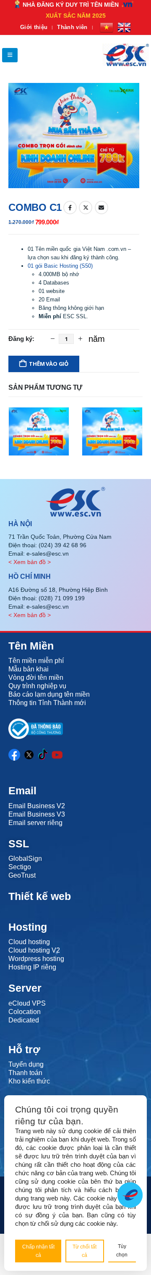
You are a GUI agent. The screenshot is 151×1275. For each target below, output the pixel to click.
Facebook (70, 207)
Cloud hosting (29, 941)
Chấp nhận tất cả (38, 1251)
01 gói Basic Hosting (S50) (60, 266)
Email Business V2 (36, 805)
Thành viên (72, 27)
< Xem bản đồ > (29, 562)
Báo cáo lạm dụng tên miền (49, 694)
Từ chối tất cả (84, 1251)
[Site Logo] (126, 55)
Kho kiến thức (29, 1081)
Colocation (24, 1011)
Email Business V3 (36, 814)
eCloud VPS (27, 1003)
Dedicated (23, 1020)
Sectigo (19, 866)
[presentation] (19, 135)
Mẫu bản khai (28, 669)
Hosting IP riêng (32, 967)
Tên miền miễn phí (36, 660)
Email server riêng (35, 822)
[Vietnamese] (106, 27)
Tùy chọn (122, 1250)
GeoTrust (22, 875)
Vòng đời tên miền (35, 677)
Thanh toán (25, 1072)
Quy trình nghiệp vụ (37, 685)
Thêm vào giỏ (48, 363)
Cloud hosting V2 (34, 950)
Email (101, 207)
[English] (124, 27)
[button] (10, 55)
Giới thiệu (33, 27)
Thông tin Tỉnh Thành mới (47, 702)
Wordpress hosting (36, 958)
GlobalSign (25, 858)
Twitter (85, 207)
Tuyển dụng (26, 1064)
